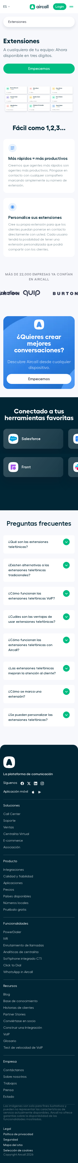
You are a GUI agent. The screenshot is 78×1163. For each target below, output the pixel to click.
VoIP (6, 1034)
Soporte (9, 820)
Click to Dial (12, 965)
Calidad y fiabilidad (18, 876)
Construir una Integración (22, 1027)
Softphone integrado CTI (22, 958)
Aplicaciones (13, 883)
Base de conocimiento (20, 1001)
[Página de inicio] (39, 7)
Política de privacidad (18, 1134)
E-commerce (13, 840)
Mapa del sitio (13, 1145)
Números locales (15, 903)
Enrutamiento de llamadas (23, 945)
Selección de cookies (18, 1150)
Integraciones (13, 869)
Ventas (8, 827)
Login (60, 6)
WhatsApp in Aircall (18, 972)
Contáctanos (13, 1070)
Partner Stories (14, 1014)
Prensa (8, 1090)
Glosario (9, 1041)
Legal (7, 1128)
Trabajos (10, 1083)
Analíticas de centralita (20, 952)
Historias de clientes (18, 1007)
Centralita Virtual (16, 834)
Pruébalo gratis (14, 909)
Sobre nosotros (15, 1076)
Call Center (11, 814)
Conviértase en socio (19, 1021)
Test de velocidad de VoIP (23, 1047)
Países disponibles (17, 896)
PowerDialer (12, 932)
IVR (5, 938)
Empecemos (39, 68)
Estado (8, 1096)
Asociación (11, 847)
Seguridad (10, 1139)
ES (5, 6)
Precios (8, 889)
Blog (6, 994)
